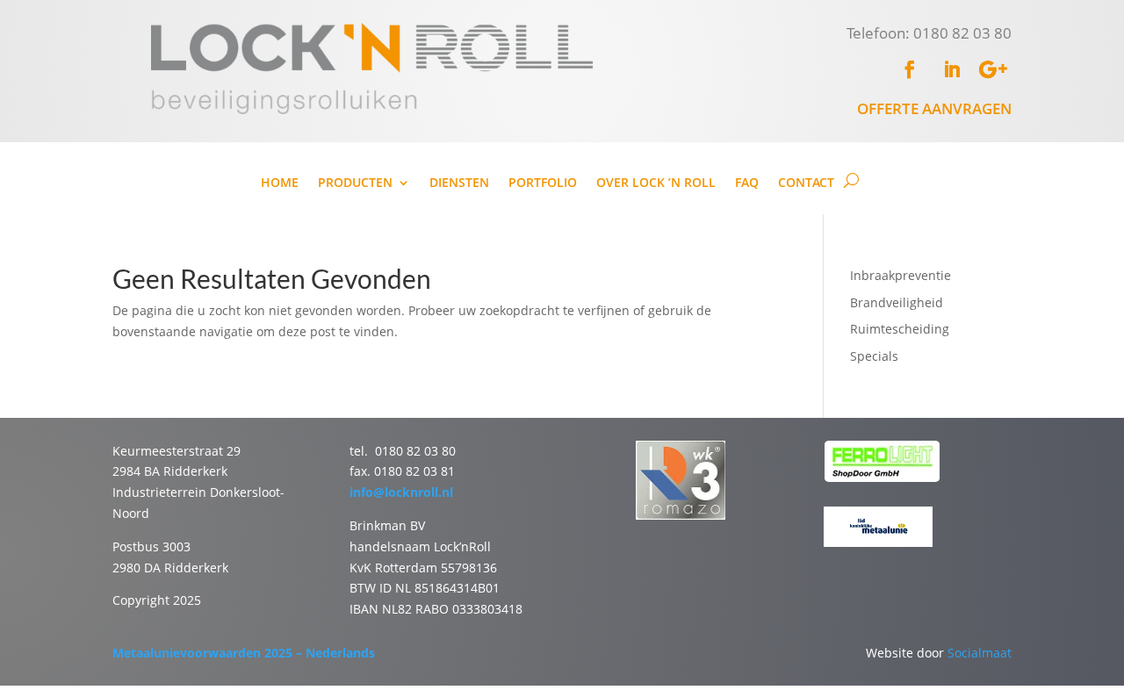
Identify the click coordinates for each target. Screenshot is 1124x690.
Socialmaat (979, 652)
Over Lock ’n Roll (656, 183)
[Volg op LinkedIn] (951, 69)
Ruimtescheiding (899, 328)
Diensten (459, 183)
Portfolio (542, 183)
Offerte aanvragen (934, 108)
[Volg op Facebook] (909, 69)
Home (280, 183)
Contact (806, 183)
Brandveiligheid (896, 302)
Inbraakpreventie (900, 275)
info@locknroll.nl (401, 492)
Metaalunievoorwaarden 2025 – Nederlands (243, 652)
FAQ (747, 183)
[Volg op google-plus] (994, 69)
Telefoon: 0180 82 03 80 (929, 33)
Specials (874, 356)
